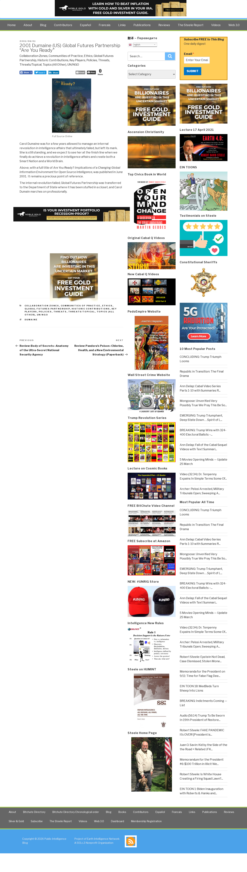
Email (189, 54)
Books (122, 811)
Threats (103, 60)
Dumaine (31, 319)
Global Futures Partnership (47, 308)
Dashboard (117, 821)
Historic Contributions (52, 60)
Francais (104, 25)
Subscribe (37, 821)
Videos (216, 25)
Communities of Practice (66, 56)
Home (11, 25)
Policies (91, 60)
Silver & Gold (16, 821)
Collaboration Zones (34, 56)
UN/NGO (73, 64)
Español (85, 25)
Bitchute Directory (34, 811)
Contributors (63, 25)
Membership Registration (146, 821)
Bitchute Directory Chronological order (75, 811)
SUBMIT (193, 71)
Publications (142, 25)
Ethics (88, 56)
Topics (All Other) (54, 64)
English (136, 44)
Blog (43, 25)
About (28, 25)
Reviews (164, 25)
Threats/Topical (31, 64)
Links (122, 25)
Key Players (77, 60)
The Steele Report (190, 25)
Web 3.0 (234, 25)
